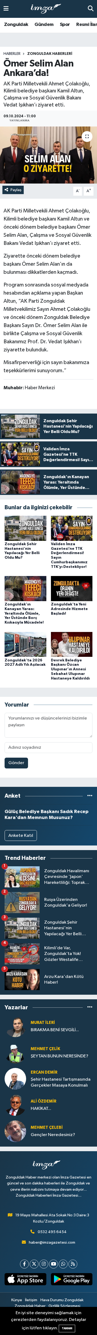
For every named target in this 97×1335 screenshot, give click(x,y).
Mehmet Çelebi (47, 1128)
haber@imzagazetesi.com (52, 1242)
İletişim (31, 1300)
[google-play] (71, 1280)
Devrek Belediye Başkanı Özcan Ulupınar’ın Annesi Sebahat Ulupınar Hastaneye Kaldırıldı (70, 669)
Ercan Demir (44, 1072)
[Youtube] (53, 1264)
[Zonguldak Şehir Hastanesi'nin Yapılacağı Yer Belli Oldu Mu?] (25, 528)
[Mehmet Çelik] (15, 1052)
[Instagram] (43, 1264)
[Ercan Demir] (15, 1078)
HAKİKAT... (41, 1108)
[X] (34, 1264)
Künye (16, 1300)
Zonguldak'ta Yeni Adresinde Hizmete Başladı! (69, 608)
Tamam (67, 1328)
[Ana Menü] (6, 8)
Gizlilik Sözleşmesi (64, 1306)
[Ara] (90, 8)
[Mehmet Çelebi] (15, 1131)
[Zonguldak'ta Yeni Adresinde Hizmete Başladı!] (72, 588)
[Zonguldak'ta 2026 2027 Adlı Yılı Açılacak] (25, 644)
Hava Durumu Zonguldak (62, 1300)
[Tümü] (89, 796)
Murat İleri (43, 1023)
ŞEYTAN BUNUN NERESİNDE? (59, 1056)
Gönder (16, 763)
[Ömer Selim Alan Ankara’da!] (48, 155)
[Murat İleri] (15, 1026)
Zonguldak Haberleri (49, 54)
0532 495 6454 (52, 1232)
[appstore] (25, 1280)
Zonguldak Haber (30, 1306)
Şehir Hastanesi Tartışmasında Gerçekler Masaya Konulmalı (61, 1082)
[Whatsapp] (63, 1264)
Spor (65, 24)
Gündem (43, 24)
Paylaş (16, 190)
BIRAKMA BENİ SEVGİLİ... (55, 1030)
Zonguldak (16, 24)
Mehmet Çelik (45, 1049)
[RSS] (72, 1264)
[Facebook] (24, 1264)
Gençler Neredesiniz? (53, 1135)
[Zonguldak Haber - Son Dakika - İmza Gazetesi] (48, 9)
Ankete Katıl (20, 835)
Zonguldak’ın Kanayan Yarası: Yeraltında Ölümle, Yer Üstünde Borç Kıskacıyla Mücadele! (24, 613)
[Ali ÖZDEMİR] (15, 1105)
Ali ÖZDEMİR (43, 1101)
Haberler (12, 54)
